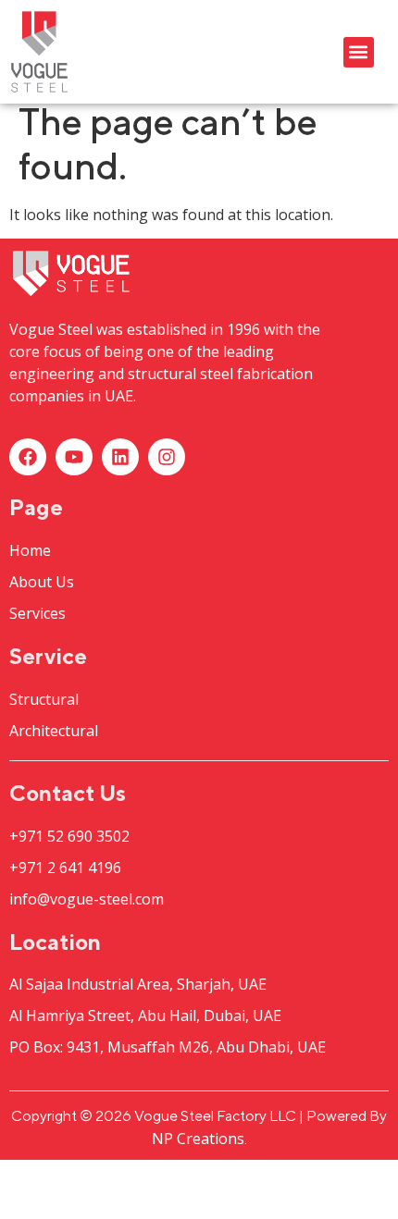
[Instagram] (166, 456)
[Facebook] (27, 456)
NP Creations (198, 1138)
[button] (358, 52)
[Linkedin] (120, 456)
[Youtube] (74, 456)
